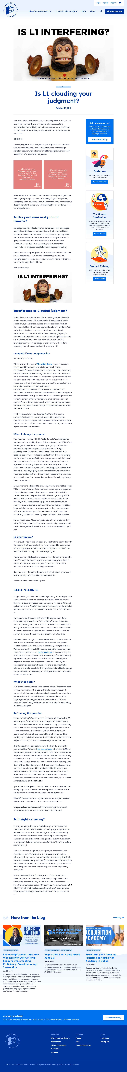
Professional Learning (65, 11)
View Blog (117, 917)
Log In (98, 3)
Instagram (105, 1042)
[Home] (10, 10)
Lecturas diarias (45, 652)
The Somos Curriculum (60, 1038)
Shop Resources (114, 11)
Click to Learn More (100, 182)
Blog (84, 11)
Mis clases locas (45, 749)
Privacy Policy (57, 1064)
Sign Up (105, 3)
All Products (56, 1042)
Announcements (66, 950)
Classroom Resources (39, 11)
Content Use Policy (83, 1045)
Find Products (100, 279)
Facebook (105, 1038)
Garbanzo (55, 1049)
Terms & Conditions (71, 1064)
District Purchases (58, 1045)
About (93, 11)
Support (113, 3)
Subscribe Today (99, 139)
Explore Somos (99, 234)
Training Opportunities (63, 87)
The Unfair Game (44, 364)
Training (54, 1052)
